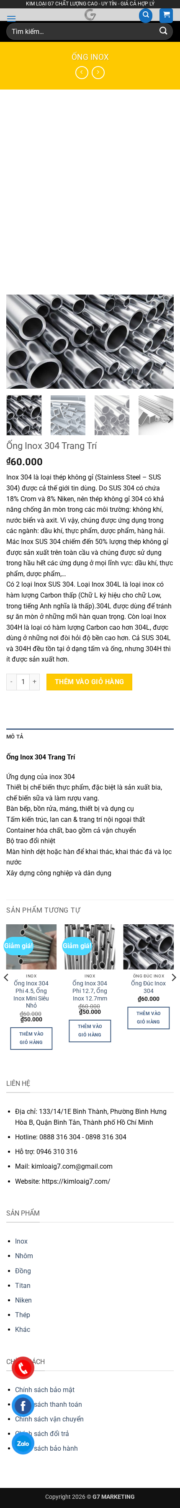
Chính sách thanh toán (48, 1404)
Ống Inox (90, 57)
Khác (22, 1330)
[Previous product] (98, 72)
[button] (11, 18)
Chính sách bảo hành (46, 1448)
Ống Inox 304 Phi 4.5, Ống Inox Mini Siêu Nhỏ (31, 994)
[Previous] (20, 341)
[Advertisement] (90, 184)
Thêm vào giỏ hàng (89, 682)
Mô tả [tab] (14, 736)
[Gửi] (163, 31)
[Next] (159, 341)
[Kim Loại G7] (90, 14)
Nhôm (24, 1256)
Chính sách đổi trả (42, 1434)
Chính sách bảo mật (45, 1390)
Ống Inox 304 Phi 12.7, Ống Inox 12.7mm (89, 990)
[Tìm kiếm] (145, 15)
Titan (23, 1286)
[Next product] (81, 72)
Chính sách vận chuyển (49, 1419)
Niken (23, 1300)
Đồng (23, 1271)
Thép (22, 1315)
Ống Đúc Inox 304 (148, 987)
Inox (21, 1241)
